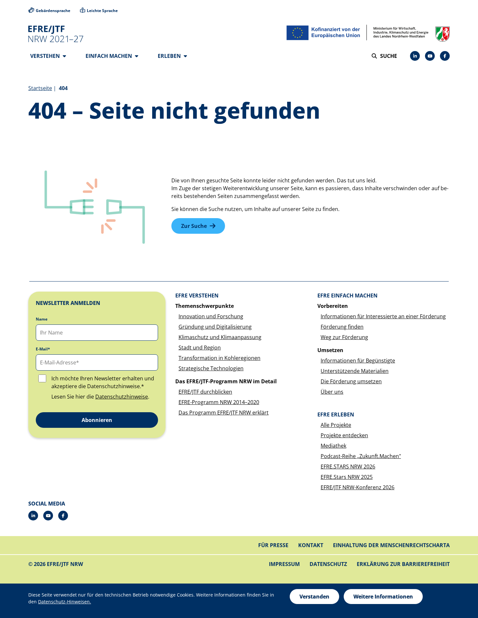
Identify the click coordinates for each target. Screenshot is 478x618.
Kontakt (310, 545)
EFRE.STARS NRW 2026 (348, 466)
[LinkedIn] (415, 56)
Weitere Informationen (383, 596)
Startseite (40, 88)
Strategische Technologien (211, 368)
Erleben (170, 55)
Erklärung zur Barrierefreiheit (403, 564)
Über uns (332, 391)
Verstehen (45, 55)
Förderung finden (342, 326)
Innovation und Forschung (211, 316)
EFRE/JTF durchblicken (205, 391)
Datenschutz (328, 564)
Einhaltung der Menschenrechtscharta (391, 545)
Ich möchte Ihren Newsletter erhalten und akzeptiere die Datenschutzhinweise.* (102, 382)
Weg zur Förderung (344, 337)
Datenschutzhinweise (121, 396)
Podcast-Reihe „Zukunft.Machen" (361, 456)
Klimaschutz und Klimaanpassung (220, 337)
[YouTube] (430, 56)
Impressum (284, 564)
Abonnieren (97, 420)
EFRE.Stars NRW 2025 (347, 476)
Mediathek (333, 445)
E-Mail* (43, 349)
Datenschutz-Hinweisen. (64, 601)
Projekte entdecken (344, 435)
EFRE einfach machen (347, 295)
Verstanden (314, 596)
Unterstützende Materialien (355, 371)
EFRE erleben (335, 414)
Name (41, 319)
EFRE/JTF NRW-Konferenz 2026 (357, 487)
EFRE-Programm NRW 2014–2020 (219, 402)
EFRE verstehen (197, 295)
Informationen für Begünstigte (358, 360)
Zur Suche (194, 226)
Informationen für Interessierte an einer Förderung (383, 316)
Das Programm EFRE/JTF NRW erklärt (224, 412)
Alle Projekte (336, 424)
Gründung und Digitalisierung (215, 326)
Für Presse (273, 545)
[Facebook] (445, 56)
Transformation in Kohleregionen (219, 358)
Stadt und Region (200, 347)
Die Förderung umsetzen (351, 381)
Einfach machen (109, 55)
